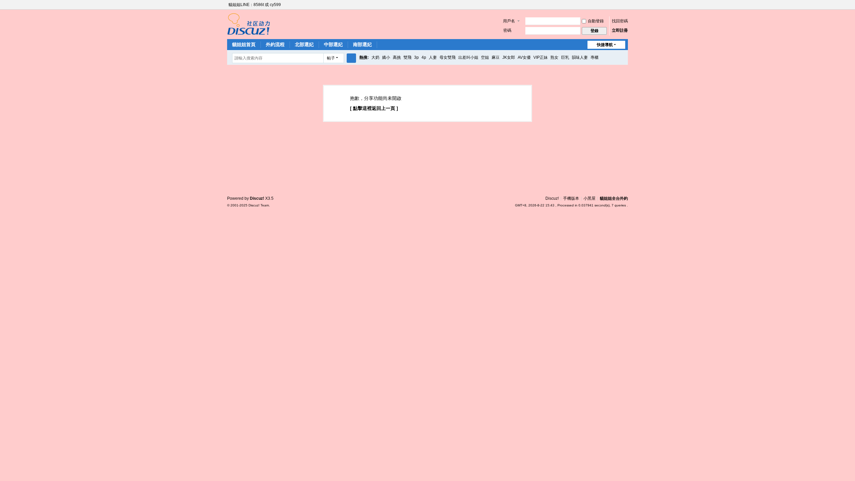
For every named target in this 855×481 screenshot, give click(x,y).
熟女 (554, 57)
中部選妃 (333, 44)
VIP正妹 (540, 57)
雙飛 (407, 57)
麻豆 (496, 57)
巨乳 (565, 57)
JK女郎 (508, 57)
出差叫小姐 (468, 57)
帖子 (331, 58)
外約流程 (275, 44)
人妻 (433, 57)
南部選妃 (362, 44)
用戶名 (509, 21)
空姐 (485, 57)
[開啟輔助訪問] (618, 5)
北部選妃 (304, 44)
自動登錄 (596, 21)
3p (416, 57)
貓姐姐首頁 (243, 44)
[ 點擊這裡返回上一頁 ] (374, 108)
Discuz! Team (258, 205)
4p (423, 57)
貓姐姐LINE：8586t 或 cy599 (254, 4)
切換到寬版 (625, 7)
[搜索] (351, 58)
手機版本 (571, 198)
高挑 (397, 57)
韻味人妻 (580, 57)
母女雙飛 (448, 57)
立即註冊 (620, 30)
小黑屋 (589, 198)
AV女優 (524, 57)
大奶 (375, 57)
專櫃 (594, 57)
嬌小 (386, 57)
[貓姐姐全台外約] (248, 23)
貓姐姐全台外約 (614, 198)
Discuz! (552, 198)
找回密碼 (620, 21)
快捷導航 (605, 44)
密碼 (507, 30)
